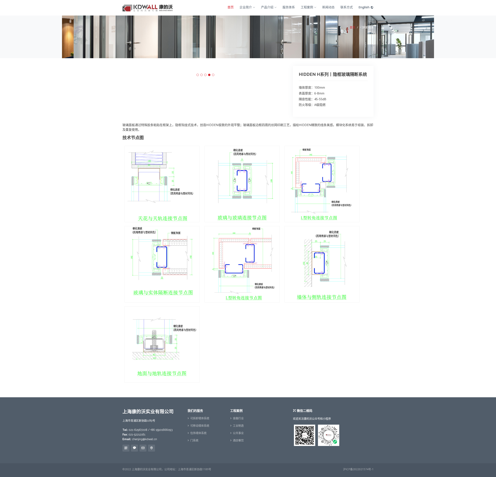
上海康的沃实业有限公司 (147, 469)
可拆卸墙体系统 (199, 418)
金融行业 (238, 418)
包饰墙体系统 (198, 433)
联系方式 (346, 7)
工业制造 (238, 425)
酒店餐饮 (238, 440)
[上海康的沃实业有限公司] (147, 7)
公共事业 (238, 433)
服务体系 (288, 7)
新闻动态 (328, 7)
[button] (197, 75)
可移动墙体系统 (199, 425)
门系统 (194, 440)
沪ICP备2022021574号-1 (358, 469)
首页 (230, 7)
